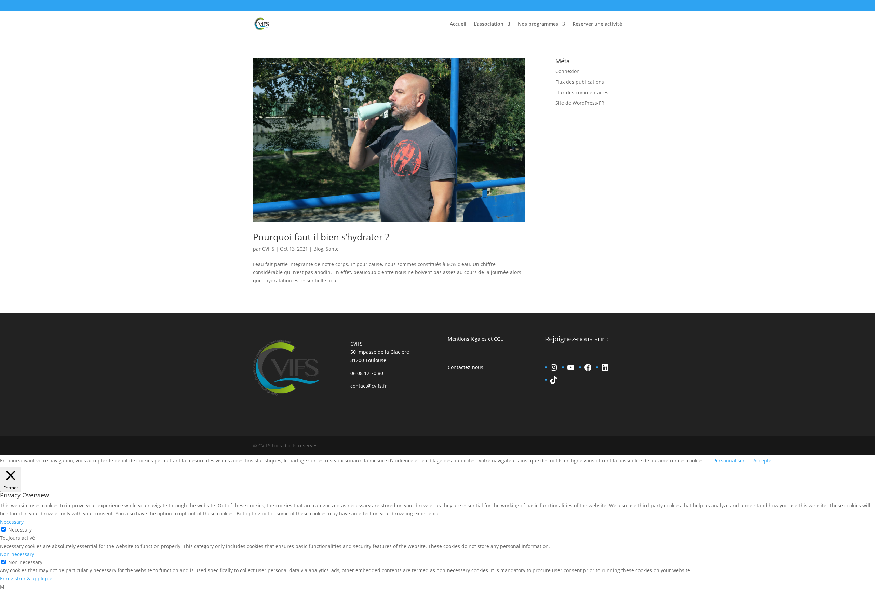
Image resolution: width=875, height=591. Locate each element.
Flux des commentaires (581, 92)
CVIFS (268, 248)
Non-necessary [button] (17, 554)
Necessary (20, 529)
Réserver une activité (597, 24)
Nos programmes (538, 24)
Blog (318, 248)
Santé (332, 248)
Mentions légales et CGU (476, 339)
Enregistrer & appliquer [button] (27, 578)
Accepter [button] (763, 460)
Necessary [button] (12, 522)
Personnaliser (729, 460)
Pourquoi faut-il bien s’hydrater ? (321, 237)
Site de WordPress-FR (579, 102)
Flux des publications (579, 82)
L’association (488, 24)
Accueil (458, 24)
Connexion (567, 71)
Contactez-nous (465, 367)
